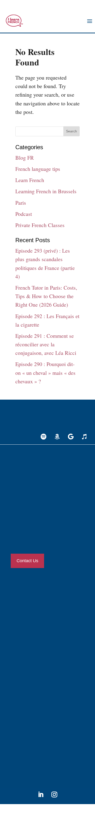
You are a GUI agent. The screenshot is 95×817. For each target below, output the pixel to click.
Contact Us (27, 560)
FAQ (19, 749)
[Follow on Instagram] (54, 794)
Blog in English (26, 666)
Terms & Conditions (30, 733)
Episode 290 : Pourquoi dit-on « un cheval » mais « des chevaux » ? (45, 372)
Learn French (29, 180)
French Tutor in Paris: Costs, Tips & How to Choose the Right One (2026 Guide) (46, 296)
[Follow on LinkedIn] (41, 794)
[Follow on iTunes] (84, 436)
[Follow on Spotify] (43, 436)
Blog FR (24, 157)
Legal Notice (24, 717)
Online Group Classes (30, 614)
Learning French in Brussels (45, 191)
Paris (20, 202)
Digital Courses (26, 630)
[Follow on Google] (70, 436)
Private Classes (26, 598)
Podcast (23, 213)
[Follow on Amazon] (57, 436)
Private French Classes (40, 225)
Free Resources (26, 682)
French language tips (37, 168)
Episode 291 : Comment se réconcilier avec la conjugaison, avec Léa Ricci (45, 344)
